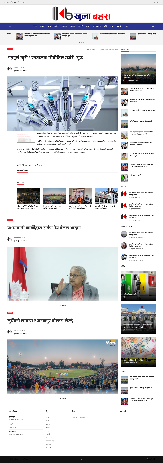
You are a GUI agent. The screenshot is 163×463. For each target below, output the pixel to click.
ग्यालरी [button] (118, 26)
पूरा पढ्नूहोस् (63, 305)
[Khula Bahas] (81, 14)
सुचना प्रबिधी (97, 26)
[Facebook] (81, 459)
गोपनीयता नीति (50, 441)
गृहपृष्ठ (35, 26)
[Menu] (10, 26)
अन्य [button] (127, 26)
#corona (82, 418)
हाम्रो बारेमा (49, 437)
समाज (88, 26)
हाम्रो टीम (158, 2)
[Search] (153, 26)
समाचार (42, 26)
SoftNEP (153, 459)
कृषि (105, 26)
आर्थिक (64, 26)
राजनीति (80, 26)
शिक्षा (111, 26)
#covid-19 (74, 418)
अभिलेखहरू (49, 444)
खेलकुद (72, 26)
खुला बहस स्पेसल (53, 26)
